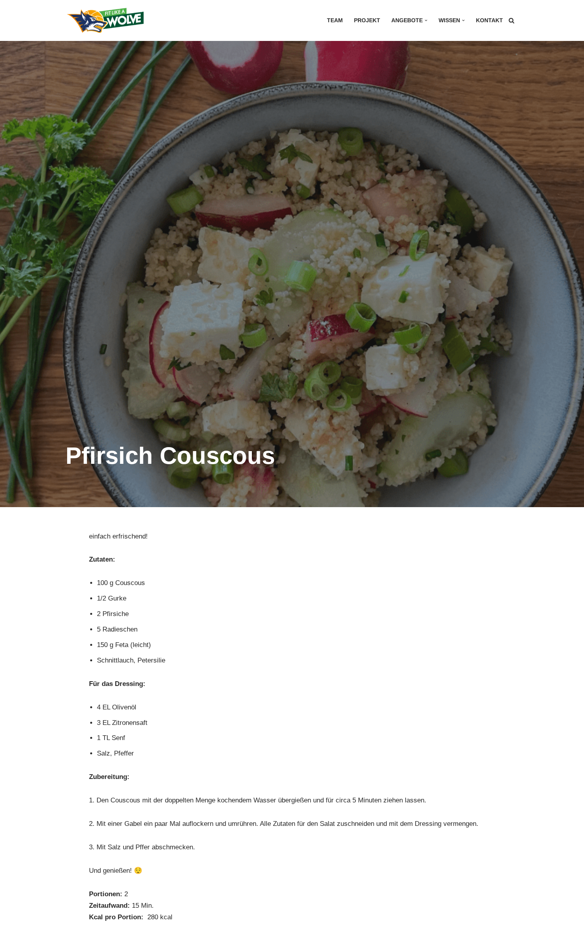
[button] (426, 20)
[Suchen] (511, 20)
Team (335, 20)
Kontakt (489, 20)
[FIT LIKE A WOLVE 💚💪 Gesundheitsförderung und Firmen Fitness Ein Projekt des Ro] (105, 20)
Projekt (367, 20)
